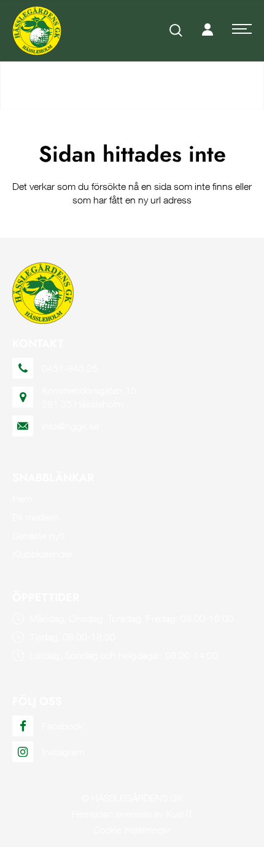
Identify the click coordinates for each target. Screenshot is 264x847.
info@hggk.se (70, 425)
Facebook (62, 725)
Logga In (207, 30)
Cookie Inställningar (132, 829)
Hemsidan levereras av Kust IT (132, 813)
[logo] (36, 30)
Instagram (63, 751)
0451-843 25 (70, 368)
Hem (22, 498)
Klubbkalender (42, 553)
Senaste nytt (38, 535)
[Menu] (242, 30)
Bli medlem (35, 516)
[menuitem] (176, 30)
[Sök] (176, 30)
